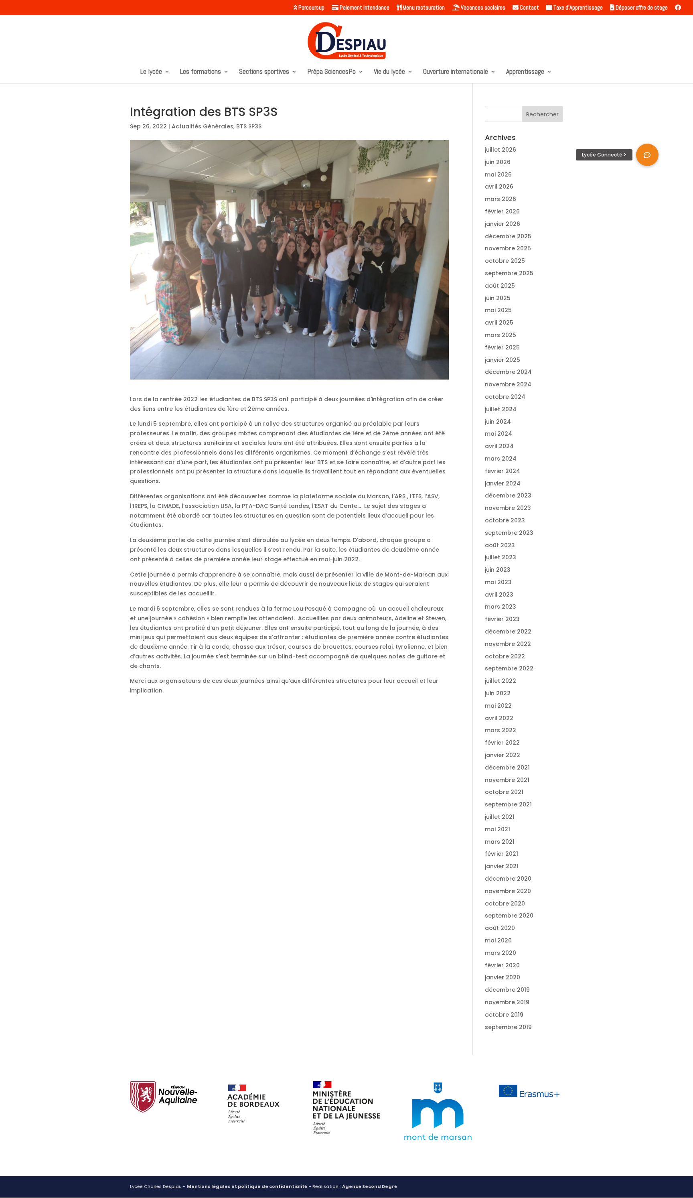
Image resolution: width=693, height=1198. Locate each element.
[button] (647, 155)
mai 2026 (498, 175)
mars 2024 (501, 459)
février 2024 (502, 471)
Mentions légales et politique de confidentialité (247, 1186)
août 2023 (500, 545)
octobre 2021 (504, 792)
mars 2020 (500, 953)
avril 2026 (499, 187)
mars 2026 (500, 199)
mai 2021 (497, 829)
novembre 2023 (508, 508)
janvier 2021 (502, 866)
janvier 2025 (502, 360)
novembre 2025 (508, 248)
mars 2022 (500, 730)
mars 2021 (500, 842)
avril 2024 (499, 446)
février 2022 (502, 743)
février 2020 (502, 965)
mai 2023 (498, 582)
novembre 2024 (508, 384)
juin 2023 (498, 570)
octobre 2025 (505, 261)
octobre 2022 (505, 656)
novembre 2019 (507, 1002)
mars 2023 (500, 607)
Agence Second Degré (369, 1186)
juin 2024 (498, 422)
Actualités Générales (202, 126)
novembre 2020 (508, 891)
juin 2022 (498, 693)
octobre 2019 (504, 1015)
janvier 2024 (503, 483)
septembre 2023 (509, 533)
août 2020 (500, 928)
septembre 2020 (509, 916)
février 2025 (502, 347)
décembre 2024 (508, 372)
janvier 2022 (502, 755)
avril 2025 (499, 323)
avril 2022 (499, 718)
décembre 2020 (508, 879)
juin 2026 (498, 162)
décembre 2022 (508, 631)
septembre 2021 (508, 804)
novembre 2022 (508, 644)
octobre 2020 (505, 904)
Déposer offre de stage (641, 7)
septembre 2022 (509, 668)
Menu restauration (423, 7)
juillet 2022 (500, 681)
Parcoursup (310, 7)
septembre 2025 (509, 273)
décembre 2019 (507, 990)
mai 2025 (498, 310)
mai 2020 (498, 940)
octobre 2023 (505, 520)
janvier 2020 (502, 977)
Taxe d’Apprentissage (577, 7)
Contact (529, 7)
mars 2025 (500, 335)
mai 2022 (498, 706)
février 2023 (502, 619)
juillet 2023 (500, 557)
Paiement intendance (363, 7)
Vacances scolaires (482, 7)
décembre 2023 (508, 495)
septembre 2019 (508, 1027)
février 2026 (502, 211)
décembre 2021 (507, 767)
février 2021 (501, 854)
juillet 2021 (500, 817)
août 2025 (500, 286)
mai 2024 (498, 434)
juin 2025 (498, 298)
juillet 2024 (501, 409)
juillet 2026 (500, 150)
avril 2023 (499, 595)
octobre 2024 (505, 397)
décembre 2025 (508, 236)
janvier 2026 (502, 224)
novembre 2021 (507, 780)
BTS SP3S (248, 126)
